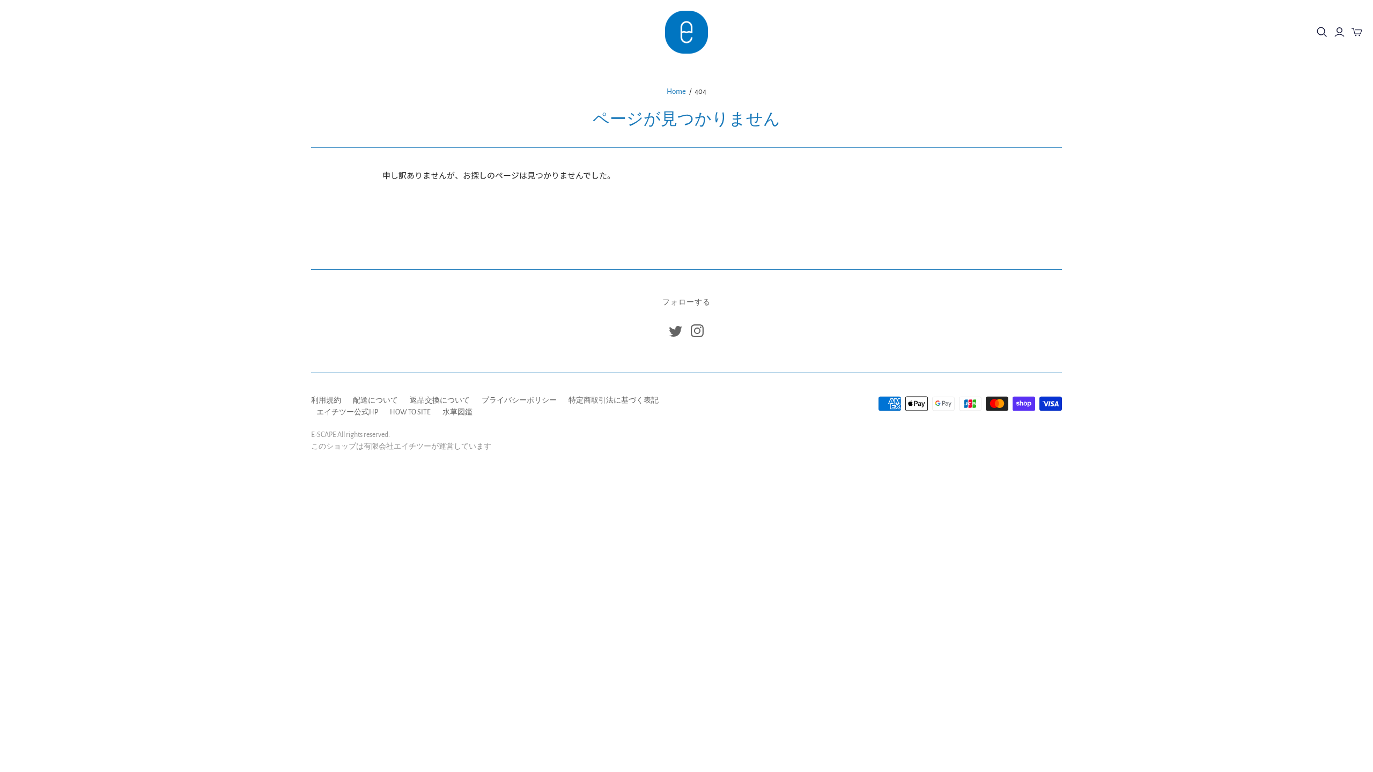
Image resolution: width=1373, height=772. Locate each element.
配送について (375, 400)
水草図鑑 (457, 412)
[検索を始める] (1322, 32)
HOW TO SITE (410, 412)
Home (676, 91)
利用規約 (326, 400)
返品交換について (440, 400)
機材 (26, 31)
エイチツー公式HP (347, 412)
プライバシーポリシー (519, 400)
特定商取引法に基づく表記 (614, 400)
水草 (64, 31)
